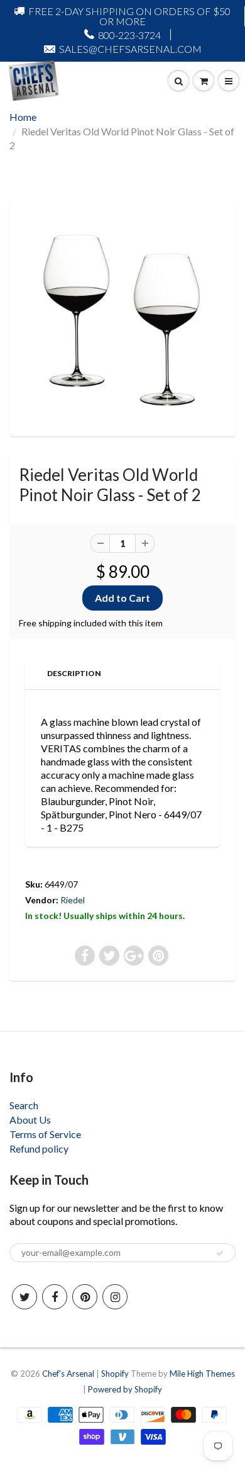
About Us (30, 1120)
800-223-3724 (129, 35)
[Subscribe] (219, 1253)
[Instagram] (115, 1296)
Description (74, 673)
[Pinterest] (84, 1296)
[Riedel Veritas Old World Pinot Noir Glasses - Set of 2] (122, 316)
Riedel (72, 900)
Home (22, 117)
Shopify (115, 1374)
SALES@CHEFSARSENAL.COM (130, 49)
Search (23, 1105)
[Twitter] (24, 1296)
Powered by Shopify (125, 1389)
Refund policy (38, 1148)
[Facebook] (54, 1296)
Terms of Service (45, 1134)
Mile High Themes (202, 1374)
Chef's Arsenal (68, 1374)
